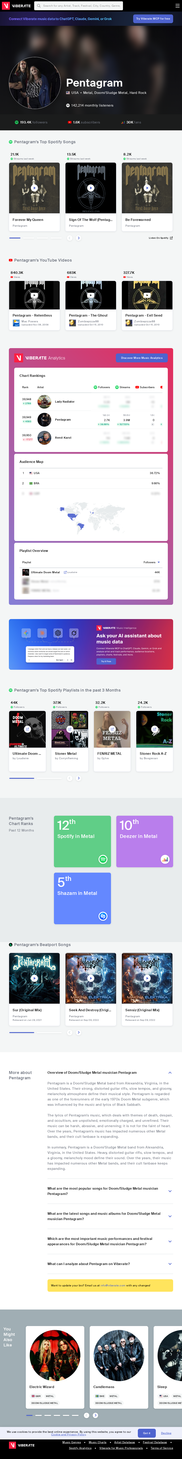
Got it (146, 1433)
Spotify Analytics (80, 1448)
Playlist (26, 562)
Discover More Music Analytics (142, 358)
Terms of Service (162, 1448)
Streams (125, 387)
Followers (104, 387)
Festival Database (155, 1442)
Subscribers (147, 387)
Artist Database (124, 1442)
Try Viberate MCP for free (153, 18)
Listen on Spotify (158, 237)
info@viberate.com (113, 1285)
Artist (40, 387)
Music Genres (71, 1442)
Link (65, 572)
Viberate (16, 6)
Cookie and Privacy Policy (68, 1434)
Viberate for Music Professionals (121, 1448)
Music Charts (98, 1442)
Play (34, 188)
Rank (25, 387)
